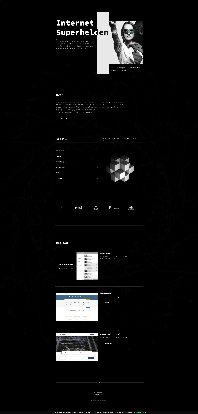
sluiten (144, 412)
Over (107, 4)
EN (139, 4)
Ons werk (122, 4)
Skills (114, 4)
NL (141, 4)
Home (101, 4)
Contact (131, 4)
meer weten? (137, 412)
